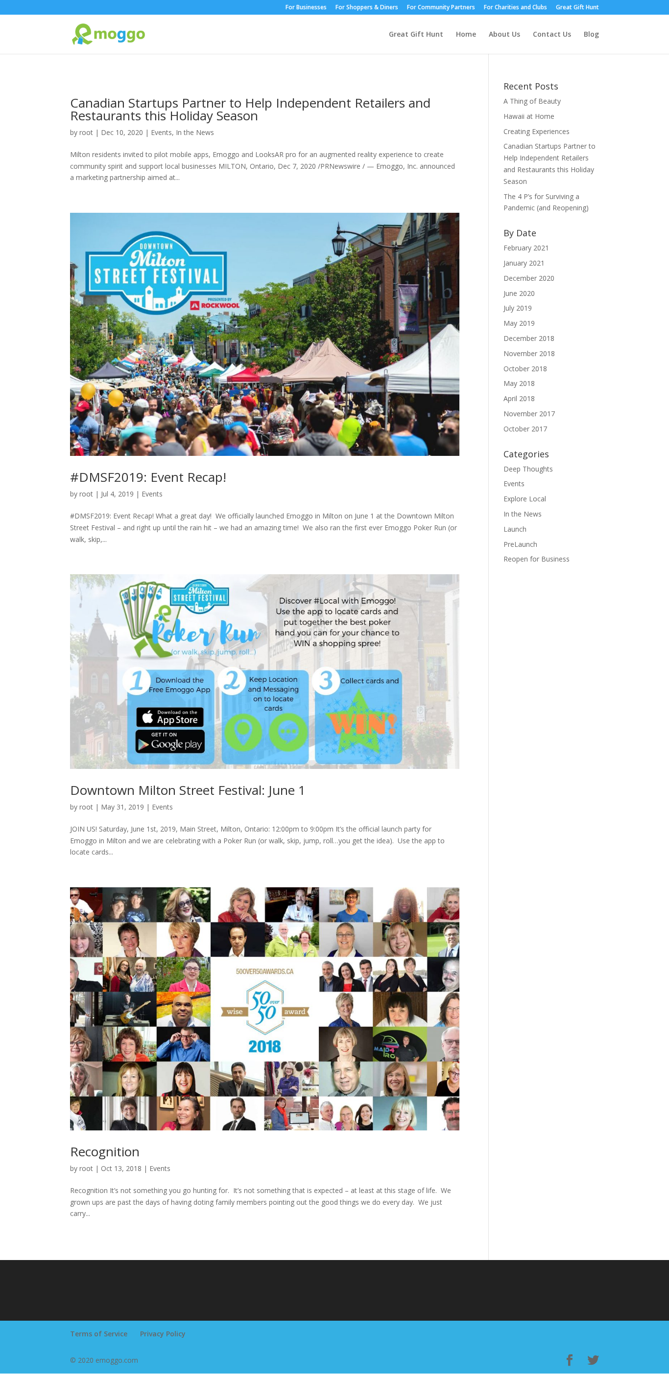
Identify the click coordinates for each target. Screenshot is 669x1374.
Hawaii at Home (528, 116)
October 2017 (525, 428)
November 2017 (529, 413)
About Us (504, 35)
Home (466, 35)
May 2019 (519, 323)
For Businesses (306, 7)
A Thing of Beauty (532, 101)
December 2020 (528, 278)
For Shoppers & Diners (366, 7)
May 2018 (519, 383)
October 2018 (525, 368)
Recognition (105, 1151)
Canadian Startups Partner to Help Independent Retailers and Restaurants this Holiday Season (250, 109)
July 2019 (517, 308)
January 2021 (524, 263)
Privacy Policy (163, 1333)
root (86, 132)
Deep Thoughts (528, 468)
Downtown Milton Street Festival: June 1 (188, 790)
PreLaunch (520, 544)
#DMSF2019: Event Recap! (148, 477)
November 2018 (529, 353)
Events (161, 132)
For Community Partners (441, 7)
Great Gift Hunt (577, 7)
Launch (514, 529)
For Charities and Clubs (515, 7)
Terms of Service (98, 1333)
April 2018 (519, 398)
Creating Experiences (536, 131)
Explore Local (524, 498)
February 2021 (526, 247)
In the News (195, 132)
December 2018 (528, 338)
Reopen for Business (536, 558)
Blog (591, 35)
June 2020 (519, 293)
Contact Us (552, 35)
